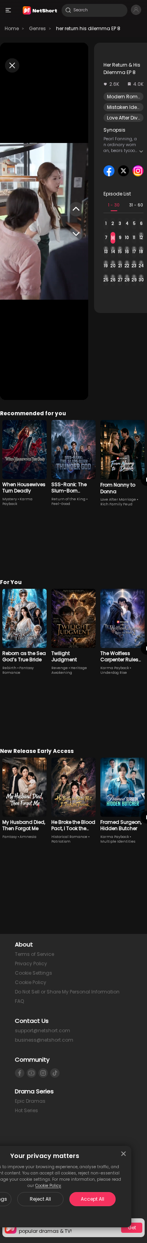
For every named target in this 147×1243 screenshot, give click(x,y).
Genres (37, 28)
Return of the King (68, 499)
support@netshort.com (42, 1030)
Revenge (59, 668)
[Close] (123, 1154)
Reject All (40, 1199)
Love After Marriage (118, 499)
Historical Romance (69, 836)
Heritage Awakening (69, 670)
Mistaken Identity (127, 107)
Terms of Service (34, 954)
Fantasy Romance (18, 670)
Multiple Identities (117, 841)
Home (12, 28)
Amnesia (28, 836)
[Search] (68, 10)
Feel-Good (60, 503)
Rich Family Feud (116, 504)
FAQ (19, 1001)
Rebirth (9, 668)
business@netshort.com (44, 1040)
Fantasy (9, 836)
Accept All (92, 1199)
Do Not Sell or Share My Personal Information (67, 991)
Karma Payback (114, 668)
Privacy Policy (31, 963)
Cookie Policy (48, 1186)
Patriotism (61, 841)
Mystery (9, 499)
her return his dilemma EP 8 (88, 28)
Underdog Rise (113, 672)
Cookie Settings (33, 973)
